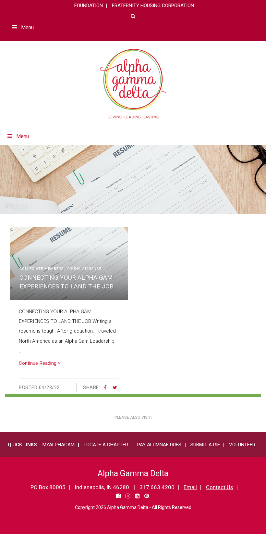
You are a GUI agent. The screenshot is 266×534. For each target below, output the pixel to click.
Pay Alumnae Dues (159, 445)
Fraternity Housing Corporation (153, 5)
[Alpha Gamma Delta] (133, 83)
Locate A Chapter (106, 445)
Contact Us (219, 487)
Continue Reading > (39, 363)
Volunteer (242, 445)
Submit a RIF (205, 445)
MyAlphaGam (58, 445)
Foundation (88, 5)
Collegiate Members (41, 269)
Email (190, 487)
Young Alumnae (84, 269)
